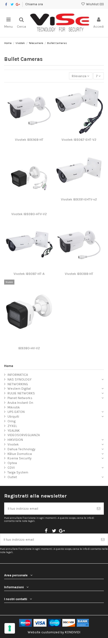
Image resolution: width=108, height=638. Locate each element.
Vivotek (13, 444)
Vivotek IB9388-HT (79, 274)
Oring (11, 421)
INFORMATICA (17, 375)
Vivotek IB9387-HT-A (29, 274)
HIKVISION (15, 440)
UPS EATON (16, 412)
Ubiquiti (13, 416)
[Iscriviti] (99, 508)
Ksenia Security (19, 458)
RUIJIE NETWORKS (21, 393)
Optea (12, 463)
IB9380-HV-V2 (29, 348)
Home (8, 366)
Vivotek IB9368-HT (29, 140)
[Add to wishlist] (22, 134)
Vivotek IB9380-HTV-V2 (29, 214)
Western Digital (19, 388)
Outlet (12, 477)
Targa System (17, 472)
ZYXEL (12, 426)
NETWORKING (17, 384)
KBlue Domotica (19, 454)
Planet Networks (19, 398)
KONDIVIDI (72, 632)
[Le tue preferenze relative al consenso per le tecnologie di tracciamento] (9, 628)
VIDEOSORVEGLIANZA (23, 435)
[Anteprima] (35, 134)
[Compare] (29, 134)
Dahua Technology (21, 449)
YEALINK (13, 431)
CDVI (11, 468)
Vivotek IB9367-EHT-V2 (78, 140)
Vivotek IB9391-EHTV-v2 (79, 199)
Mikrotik (13, 407)
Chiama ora (34, 4)
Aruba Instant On (20, 403)
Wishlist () (94, 4)
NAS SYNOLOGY (19, 379)
